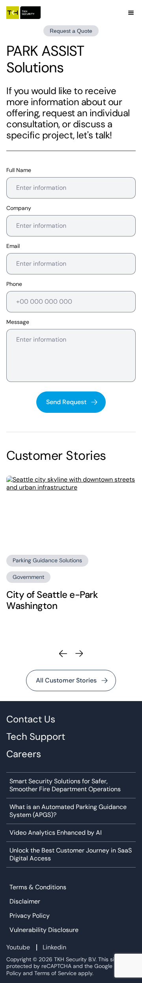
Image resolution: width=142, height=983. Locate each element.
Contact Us (30, 719)
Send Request (66, 402)
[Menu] (131, 12)
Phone (14, 284)
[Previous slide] (63, 653)
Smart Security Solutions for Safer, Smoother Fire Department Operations (65, 785)
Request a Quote (71, 31)
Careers (23, 754)
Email (13, 246)
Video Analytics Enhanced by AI (55, 833)
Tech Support (35, 736)
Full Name (18, 170)
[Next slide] (79, 653)
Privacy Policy (29, 916)
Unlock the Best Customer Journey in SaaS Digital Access (70, 854)
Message (17, 322)
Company (18, 208)
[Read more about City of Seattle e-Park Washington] (71, 512)
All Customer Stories (66, 680)
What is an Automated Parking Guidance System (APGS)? (68, 811)
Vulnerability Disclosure (43, 930)
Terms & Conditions (37, 887)
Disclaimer (24, 901)
